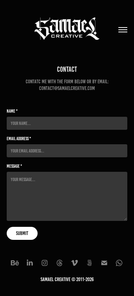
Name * (12, 111)
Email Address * (19, 138)
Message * (14, 166)
